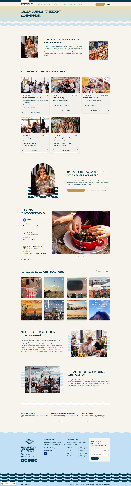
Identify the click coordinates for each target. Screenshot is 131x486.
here (50, 444)
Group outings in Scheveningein (32, 18)
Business (32, 1)
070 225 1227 (26, 454)
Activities (56, 6)
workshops (56, 9)
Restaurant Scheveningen (44, 4)
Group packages (58, 12)
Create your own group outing (76, 190)
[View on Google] (24, 220)
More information (35, 112)
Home (22, 18)
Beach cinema (72, 4)
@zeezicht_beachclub (102, 271)
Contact (80, 4)
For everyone (25, 1)
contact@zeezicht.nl (29, 456)
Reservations (100, 4)
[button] (108, 4)
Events (66, 4)
